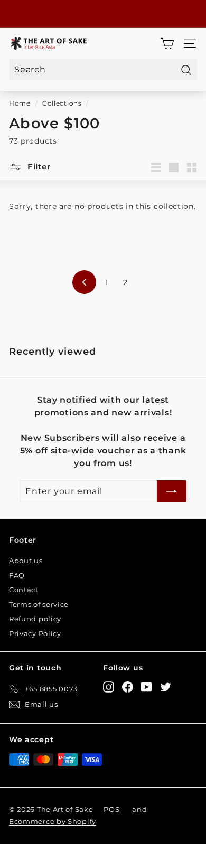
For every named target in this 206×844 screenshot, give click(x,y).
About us (26, 560)
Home (20, 103)
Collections (62, 103)
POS (111, 809)
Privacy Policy (35, 633)
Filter (37, 167)
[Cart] (167, 43)
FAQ (17, 575)
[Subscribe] (171, 491)
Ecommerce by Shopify (52, 821)
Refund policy (35, 618)
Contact (24, 589)
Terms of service (39, 604)
